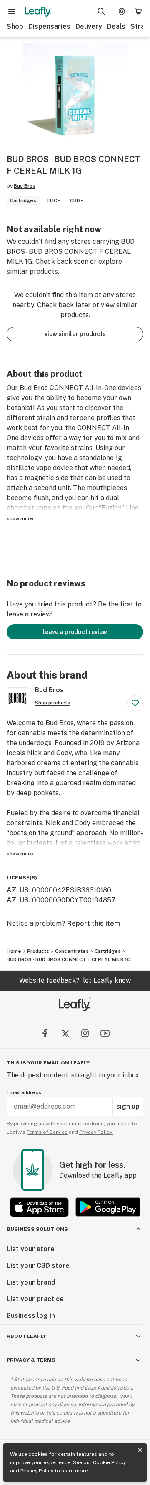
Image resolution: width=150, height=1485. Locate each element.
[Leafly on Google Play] (107, 1207)
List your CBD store (38, 1266)
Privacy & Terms (31, 1360)
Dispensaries (49, 26)
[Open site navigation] (12, 12)
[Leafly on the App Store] (39, 1207)
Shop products (52, 703)
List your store (31, 1249)
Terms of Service (47, 1132)
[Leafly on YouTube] (105, 1033)
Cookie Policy (109, 1462)
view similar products (75, 334)
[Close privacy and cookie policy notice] (140, 1450)
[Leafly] (37, 12)
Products (38, 951)
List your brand (31, 1282)
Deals (116, 26)
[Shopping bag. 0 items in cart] (138, 12)
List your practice (35, 1299)
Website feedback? (75, 980)
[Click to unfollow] (135, 703)
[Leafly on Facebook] (45, 1033)
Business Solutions (37, 1229)
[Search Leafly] (102, 12)
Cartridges (108, 951)
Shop (15, 26)
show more (20, 518)
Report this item (93, 923)
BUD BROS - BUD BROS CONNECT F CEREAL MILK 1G (69, 959)
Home (14, 951)
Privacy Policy (36, 1471)
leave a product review (75, 632)
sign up (128, 1106)
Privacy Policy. (96, 1132)
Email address (24, 1092)
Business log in (31, 1316)
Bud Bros (24, 186)
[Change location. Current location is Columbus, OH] (122, 12)
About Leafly (26, 1336)
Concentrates (72, 951)
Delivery (88, 26)
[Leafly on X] (65, 1033)
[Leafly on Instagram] (85, 1033)
